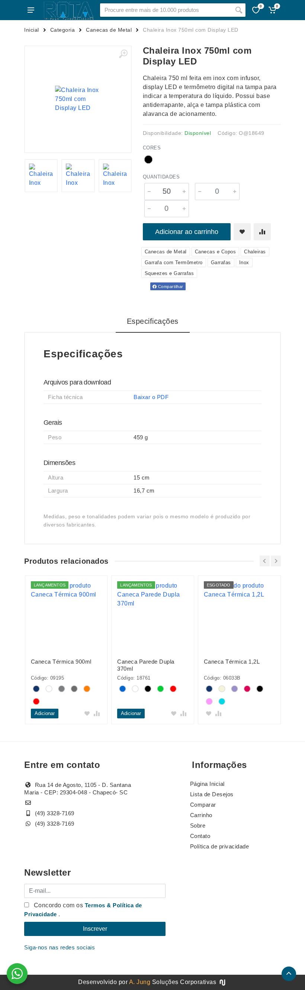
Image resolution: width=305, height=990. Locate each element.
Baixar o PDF (151, 397)
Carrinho (201, 815)
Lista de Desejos (212, 794)
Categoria (62, 30)
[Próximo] (276, 561)
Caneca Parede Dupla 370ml (145, 665)
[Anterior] (265, 561)
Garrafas (221, 262)
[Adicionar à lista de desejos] (242, 231)
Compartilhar (170, 286)
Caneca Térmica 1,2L (232, 661)
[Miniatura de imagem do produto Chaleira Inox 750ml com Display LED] (41, 176)
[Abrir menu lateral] (31, 10)
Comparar (203, 804)
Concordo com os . (83, 909)
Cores (152, 148)
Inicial (31, 30)
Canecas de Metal (109, 30)
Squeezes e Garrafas (169, 273)
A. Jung (140, 982)
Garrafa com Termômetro (174, 262)
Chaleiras (255, 251)
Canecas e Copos (215, 251)
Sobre (198, 825)
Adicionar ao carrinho (186, 231)
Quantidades (161, 177)
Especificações (153, 321)
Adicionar (45, 713)
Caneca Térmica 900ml (61, 661)
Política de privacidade (219, 846)
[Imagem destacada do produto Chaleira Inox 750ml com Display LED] (77, 99)
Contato (200, 836)
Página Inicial (207, 784)
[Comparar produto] (262, 231)
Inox (244, 262)
